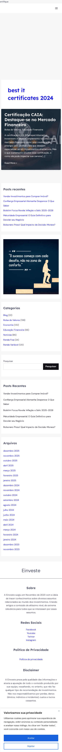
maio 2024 (8, 519)
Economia (8, 325)
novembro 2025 (11, 455)
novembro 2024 (11, 490)
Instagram (31, 640)
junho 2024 (9, 515)
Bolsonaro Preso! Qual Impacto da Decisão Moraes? (29, 224)
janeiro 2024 (9, 539)
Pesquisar (8, 361)
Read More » (11, 163)
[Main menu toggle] (56, 8)
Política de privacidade (31, 659)
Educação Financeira (32, 129)
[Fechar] (59, 711)
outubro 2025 (10, 460)
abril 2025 (8, 465)
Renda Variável (10, 344)
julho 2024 (8, 510)
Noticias (7, 334)
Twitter (31, 636)
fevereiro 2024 (10, 534)
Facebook (31, 629)
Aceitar (31, 738)
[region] (31, 730)
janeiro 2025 (9, 480)
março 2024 (9, 529)
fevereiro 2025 (10, 475)
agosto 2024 (9, 505)
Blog (5, 315)
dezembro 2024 (11, 485)
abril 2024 (8, 524)
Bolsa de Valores (13, 129)
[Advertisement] (31, 45)
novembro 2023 (11, 549)
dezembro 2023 (11, 544)
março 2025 (9, 470)
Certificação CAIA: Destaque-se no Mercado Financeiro (30, 119)
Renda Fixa (8, 339)
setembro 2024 (11, 500)
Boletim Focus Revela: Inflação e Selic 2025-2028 (28, 210)
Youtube (31, 633)
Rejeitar (31, 746)
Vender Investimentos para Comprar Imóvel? (25, 196)
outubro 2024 (10, 495)
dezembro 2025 (11, 450)
